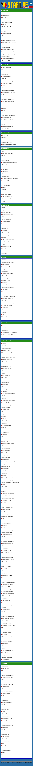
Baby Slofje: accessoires (7, 13)
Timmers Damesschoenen (7, 747)
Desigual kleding (5, 409)
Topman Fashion (5, 602)
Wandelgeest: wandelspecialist (8, 625)
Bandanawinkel (5, 361)
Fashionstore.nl (5, 429)
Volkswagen (4, 253)
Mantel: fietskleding (6, 509)
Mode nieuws (5, 327)
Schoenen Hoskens (6, 713)
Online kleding (5, 330)
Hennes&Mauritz (5, 176)
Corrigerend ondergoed (7, 269)
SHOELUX (4, 732)
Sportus (3, 579)
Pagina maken (14, 762)
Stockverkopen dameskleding (8, 115)
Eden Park (4, 418)
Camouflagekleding (6, 389)
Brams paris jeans (5, 382)
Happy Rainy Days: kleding (8, 443)
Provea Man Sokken (6, 550)
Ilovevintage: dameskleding (8, 90)
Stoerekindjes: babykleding (8, 58)
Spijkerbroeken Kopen (7, 575)
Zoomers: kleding (6, 659)
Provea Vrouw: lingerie (7, 305)
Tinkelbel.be (4, 251)
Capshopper (4, 391)
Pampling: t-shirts (5, 536)
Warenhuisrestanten (6, 627)
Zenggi (3, 654)
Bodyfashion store (6, 259)
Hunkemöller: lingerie (6, 280)
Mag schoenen (5, 700)
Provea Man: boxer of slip (7, 298)
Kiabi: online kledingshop (7, 479)
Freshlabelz (4, 434)
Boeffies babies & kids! (7, 26)
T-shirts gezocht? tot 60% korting (9, 334)
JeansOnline (4, 473)
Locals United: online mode (8, 495)
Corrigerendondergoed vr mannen (9, 162)
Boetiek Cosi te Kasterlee (7, 72)
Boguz (3, 210)
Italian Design (5, 470)
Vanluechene (4, 757)
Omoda (3, 704)
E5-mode (4, 416)
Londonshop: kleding (6, 500)
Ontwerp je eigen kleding (7, 529)
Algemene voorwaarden (23, 762)
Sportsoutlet (4, 577)
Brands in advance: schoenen (8, 672)
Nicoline (4, 108)
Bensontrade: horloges (6, 368)
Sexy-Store (4, 564)
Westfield (4, 319)
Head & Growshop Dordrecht (8, 40)
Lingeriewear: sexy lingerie (8, 287)
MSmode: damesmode (6, 106)
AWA (3, 151)
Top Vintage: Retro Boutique (8, 119)
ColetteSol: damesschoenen (7, 675)
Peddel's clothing (5, 539)
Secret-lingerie (5, 307)
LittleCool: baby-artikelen (7, 235)
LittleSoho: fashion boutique (8, 97)
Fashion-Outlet (5, 169)
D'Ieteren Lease (5, 74)
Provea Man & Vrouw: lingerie (8, 296)
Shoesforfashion (5, 734)
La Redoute (4, 489)
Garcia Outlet (5, 439)
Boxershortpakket (6, 264)
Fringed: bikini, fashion (7, 83)
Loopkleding (5, 504)
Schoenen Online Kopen (7, 718)
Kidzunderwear (5, 228)
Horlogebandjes (5, 454)
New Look (4, 527)
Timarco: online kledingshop (8, 593)
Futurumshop (5, 436)
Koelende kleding (6, 486)
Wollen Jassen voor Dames (7, 126)
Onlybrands (4, 707)
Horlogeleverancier (6, 457)
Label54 (4, 491)
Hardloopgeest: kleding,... (7, 445)
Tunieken (4, 614)
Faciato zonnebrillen (6, 425)
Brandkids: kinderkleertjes (7, 214)
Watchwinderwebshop (6, 632)
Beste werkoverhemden (7, 22)
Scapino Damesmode (6, 112)
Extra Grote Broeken (6, 140)
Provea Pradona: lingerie (7, 300)
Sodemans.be (5, 192)
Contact (30, 762)
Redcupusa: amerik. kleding (8, 559)
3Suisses (4, 69)
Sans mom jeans (5, 709)
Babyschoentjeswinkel (6, 15)
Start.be (8, 762)
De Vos (3, 679)
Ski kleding (4, 568)
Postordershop (5, 548)
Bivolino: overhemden (7, 155)
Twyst (3, 314)
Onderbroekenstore (6, 291)
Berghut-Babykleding (6, 19)
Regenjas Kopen (5, 561)
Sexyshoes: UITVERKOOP (7, 725)
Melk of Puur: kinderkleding (8, 239)
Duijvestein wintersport (7, 414)
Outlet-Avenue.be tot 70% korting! (9, 332)
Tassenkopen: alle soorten (7, 584)
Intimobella (4, 282)
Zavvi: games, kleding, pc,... (8, 650)
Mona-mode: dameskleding (8, 101)
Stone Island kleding (6, 194)
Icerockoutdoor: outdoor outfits (8, 461)
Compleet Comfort (6, 402)
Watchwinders (5, 629)
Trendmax (4, 607)
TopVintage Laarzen (6, 750)
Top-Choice (4, 598)
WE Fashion (4, 634)
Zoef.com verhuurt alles (7, 657)
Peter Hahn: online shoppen (8, 541)
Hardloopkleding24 (6, 448)
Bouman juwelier (5, 380)
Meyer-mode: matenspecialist (8, 99)
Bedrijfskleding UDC (6, 366)
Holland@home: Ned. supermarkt (9, 42)
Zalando (4, 648)
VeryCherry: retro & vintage (8, 618)
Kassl (3, 44)
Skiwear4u (4, 573)
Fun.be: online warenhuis (7, 35)
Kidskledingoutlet (6, 226)
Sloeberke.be (5, 738)
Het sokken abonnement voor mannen (10, 178)
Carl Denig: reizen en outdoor (8, 393)
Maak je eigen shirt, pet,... (7, 507)
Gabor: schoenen (5, 686)
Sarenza (3, 711)
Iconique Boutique (6, 464)
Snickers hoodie (5, 741)
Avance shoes (5, 666)
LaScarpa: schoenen (6, 693)
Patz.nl (3, 244)
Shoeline (4, 729)
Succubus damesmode (6, 117)
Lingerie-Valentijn (6, 284)
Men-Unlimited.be (6, 511)
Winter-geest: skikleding (7, 641)
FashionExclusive (5, 78)
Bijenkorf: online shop (7, 370)
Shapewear (4, 309)
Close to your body (6, 266)
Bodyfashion (4, 137)
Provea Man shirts (6, 185)
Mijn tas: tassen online (6, 520)
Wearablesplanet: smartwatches (8, 636)
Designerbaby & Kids (6, 221)
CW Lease (4, 31)
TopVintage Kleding (6, 337)
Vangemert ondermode (7, 316)
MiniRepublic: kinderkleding (8, 49)
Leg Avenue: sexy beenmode (8, 493)
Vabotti (3, 752)
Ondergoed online (6, 56)
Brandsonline (5, 384)
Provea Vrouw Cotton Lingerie (8, 303)
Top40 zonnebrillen (6, 600)
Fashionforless (5, 427)
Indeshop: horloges (6, 466)
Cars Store (4, 395)
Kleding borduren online (7, 691)
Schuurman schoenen (6, 722)
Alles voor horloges (6, 350)
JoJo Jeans (4, 475)
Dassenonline (5, 164)
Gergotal (4, 38)
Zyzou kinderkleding (6, 60)
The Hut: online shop (6, 589)
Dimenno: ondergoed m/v (7, 273)
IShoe (3, 688)
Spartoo (3, 743)
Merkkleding (5, 514)
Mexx (3, 518)
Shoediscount (5, 727)
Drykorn (4, 411)
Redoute (4, 187)
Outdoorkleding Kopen (7, 532)
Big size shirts (5, 135)
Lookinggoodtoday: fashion (8, 502)
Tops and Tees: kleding (7, 604)
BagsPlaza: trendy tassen (7, 359)
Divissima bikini (5, 275)
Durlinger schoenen (6, 682)
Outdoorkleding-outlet (7, 534)
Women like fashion (6, 128)
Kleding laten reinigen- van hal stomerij (10, 482)
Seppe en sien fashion (6, 246)
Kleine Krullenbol (6, 47)
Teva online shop (5, 745)
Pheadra (3, 110)
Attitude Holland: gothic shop (8, 357)
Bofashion (4, 29)
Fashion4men (5, 171)
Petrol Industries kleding (7, 183)
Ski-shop (4, 570)
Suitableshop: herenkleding (8, 198)
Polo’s (3, 545)
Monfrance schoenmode (7, 702)
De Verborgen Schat (6, 219)
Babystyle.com (5, 17)
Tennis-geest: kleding (6, 586)
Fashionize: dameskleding (7, 81)
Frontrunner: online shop (7, 684)
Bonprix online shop (6, 212)
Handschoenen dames (6, 87)
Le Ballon (4, 94)
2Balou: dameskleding (6, 67)
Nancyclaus (4, 525)
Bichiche (4, 24)
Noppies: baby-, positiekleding (8, 54)
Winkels (3, 201)
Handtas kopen (5, 441)
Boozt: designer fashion (7, 377)
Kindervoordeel (5, 232)
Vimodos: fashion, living (7, 620)
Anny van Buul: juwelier (7, 352)
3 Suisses (4, 343)
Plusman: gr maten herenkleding (9, 144)
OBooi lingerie (5, 289)
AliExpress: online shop (7, 348)
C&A (3, 386)
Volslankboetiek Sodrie (7, 122)
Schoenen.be (4, 720)
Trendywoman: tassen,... (7, 611)
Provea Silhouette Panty (7, 552)
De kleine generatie (6, 216)
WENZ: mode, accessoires (7, 639)
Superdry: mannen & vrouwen (8, 582)
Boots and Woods (5, 670)
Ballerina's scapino (6, 668)
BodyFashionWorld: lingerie (8, 262)
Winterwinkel (5, 643)
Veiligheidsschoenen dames (8, 616)
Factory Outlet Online (6, 33)
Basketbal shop (5, 364)
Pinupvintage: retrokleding (7, 543)
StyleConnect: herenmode (7, 196)
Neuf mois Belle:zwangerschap (8, 51)
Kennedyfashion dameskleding (8, 92)
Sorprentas (4, 248)
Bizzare (3, 373)
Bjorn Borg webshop (6, 375)
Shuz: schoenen (5, 736)
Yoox (3, 645)
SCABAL (4, 189)
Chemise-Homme (5, 160)
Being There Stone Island (7, 153)
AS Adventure (5, 355)
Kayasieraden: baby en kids (8, 477)
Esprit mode (4, 420)
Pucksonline (4, 554)
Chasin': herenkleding (6, 158)
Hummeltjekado (5, 459)
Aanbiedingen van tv (6, 345)
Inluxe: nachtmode (6, 468)
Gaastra (3, 85)
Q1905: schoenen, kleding (7, 557)
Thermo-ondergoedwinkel (7, 591)
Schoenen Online (5, 716)
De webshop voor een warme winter (9, 167)
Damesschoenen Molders (7, 677)
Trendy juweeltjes (6, 609)
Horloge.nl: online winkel (7, 452)
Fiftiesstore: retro (5, 432)
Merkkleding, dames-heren (7, 516)
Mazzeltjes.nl (5, 237)
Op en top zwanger (6, 294)
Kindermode (4, 230)
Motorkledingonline (6, 523)
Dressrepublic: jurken (6, 76)
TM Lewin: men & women (7, 595)
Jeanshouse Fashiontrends (7, 180)
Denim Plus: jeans (6, 407)
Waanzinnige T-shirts (6, 623)
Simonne (4, 312)
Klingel (3, 484)
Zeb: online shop (5, 652)
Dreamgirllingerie (6, 278)
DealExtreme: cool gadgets (7, 404)
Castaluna (4, 398)
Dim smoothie (5, 271)
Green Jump (4, 223)
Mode (3, 325)
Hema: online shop (6, 450)
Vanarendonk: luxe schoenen (8, 754)
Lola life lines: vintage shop (8, 498)
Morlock (4, 103)
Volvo (3, 124)
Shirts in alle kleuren (6, 566)
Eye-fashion (4, 423)
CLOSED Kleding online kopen (8, 400)
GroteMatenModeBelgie (7, 142)
